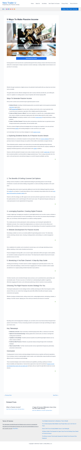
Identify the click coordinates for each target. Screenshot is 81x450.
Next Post (56, 395)
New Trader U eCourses (54, 3)
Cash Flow (8, 409)
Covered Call (14, 109)
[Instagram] (6, 9)
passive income (36, 132)
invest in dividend (45, 138)
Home (32, 3)
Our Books (44, 3)
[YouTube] (10, 9)
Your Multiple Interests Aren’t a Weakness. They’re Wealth (55, 421)
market (35, 148)
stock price (11, 107)
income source (39, 117)
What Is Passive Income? (13, 407)
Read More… (16, 428)
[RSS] (14, 9)
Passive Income (14, 409)
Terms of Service (73, 3)
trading (16, 128)
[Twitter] (5, 9)
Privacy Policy (65, 3)
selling (10, 191)
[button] (69, 9)
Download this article (31, 58)
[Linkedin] (8, 9)
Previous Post (7, 395)
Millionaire (39, 410)
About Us (38, 3)
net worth (43, 410)
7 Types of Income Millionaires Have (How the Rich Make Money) (44, 407)
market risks (46, 152)
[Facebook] (3, 9)
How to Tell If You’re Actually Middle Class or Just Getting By (55, 428)
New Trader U (9, 3)
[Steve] (12, 9)
